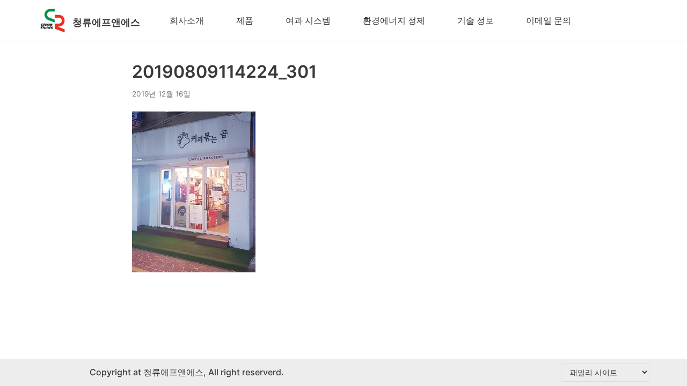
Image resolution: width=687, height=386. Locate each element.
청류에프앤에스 (172, 372)
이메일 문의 (548, 20)
